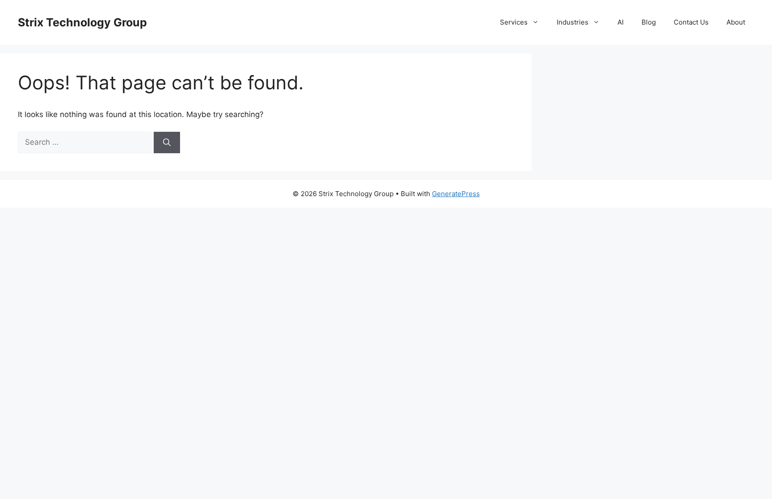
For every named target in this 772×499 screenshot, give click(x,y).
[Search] (167, 142)
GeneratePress (456, 193)
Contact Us (691, 22)
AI (620, 22)
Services (514, 22)
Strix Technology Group (82, 22)
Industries (572, 22)
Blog (649, 22)
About (735, 22)
